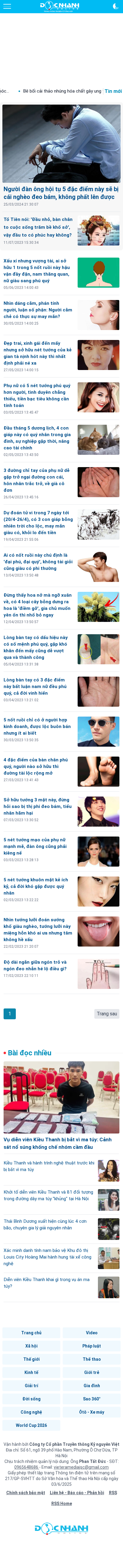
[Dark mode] (116, 6)
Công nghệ (31, 1412)
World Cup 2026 (31, 1425)
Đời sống (31, 1399)
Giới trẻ (91, 1372)
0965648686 (26, 1467)
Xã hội (31, 1346)
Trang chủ (31, 1332)
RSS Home (61, 1503)
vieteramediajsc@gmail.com (81, 1467)
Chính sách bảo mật (25, 1492)
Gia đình (92, 1385)
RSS (113, 1492)
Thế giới (31, 1359)
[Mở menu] (7, 6)
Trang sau (107, 1014)
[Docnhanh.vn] (61, 1530)
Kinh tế (31, 1372)
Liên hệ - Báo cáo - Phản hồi (77, 1492)
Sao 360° (92, 1399)
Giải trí (31, 1385)
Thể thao (92, 1359)
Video (92, 1332)
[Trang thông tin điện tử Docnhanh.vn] (59, 6)
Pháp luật (91, 1346)
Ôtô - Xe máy (91, 1412)
